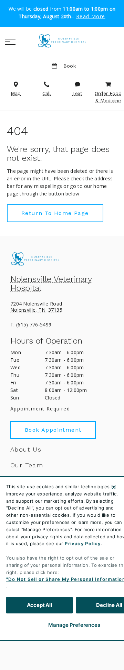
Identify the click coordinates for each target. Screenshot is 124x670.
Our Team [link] (26, 465)
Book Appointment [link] (53, 430)
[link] (62, 41)
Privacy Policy (83, 543)
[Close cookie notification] (113, 487)
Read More (90, 16)
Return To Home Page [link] (55, 213)
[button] (10, 42)
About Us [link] (25, 449)
